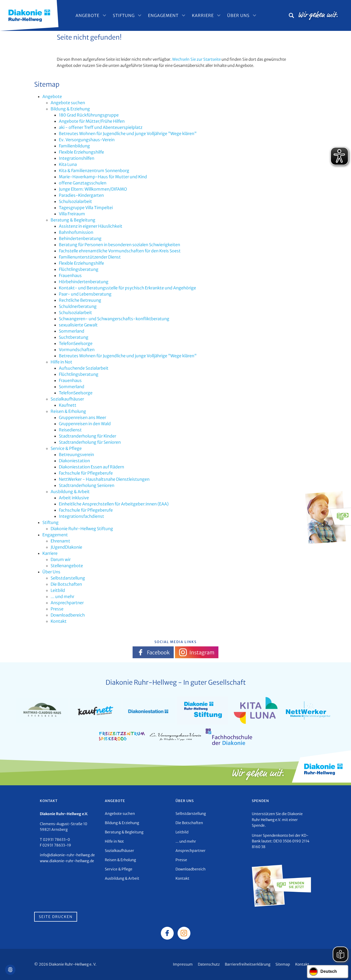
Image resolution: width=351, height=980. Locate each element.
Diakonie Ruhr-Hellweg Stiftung (82, 528)
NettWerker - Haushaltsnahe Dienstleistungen (104, 479)
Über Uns (238, 15)
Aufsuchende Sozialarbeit (83, 368)
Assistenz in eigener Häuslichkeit (90, 226)
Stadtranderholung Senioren (86, 485)
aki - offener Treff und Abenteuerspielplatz (100, 127)
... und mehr (62, 596)
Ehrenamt (60, 541)
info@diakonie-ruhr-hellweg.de (67, 855)
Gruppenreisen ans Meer (82, 417)
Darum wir (61, 559)
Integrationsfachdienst (81, 516)
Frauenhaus (70, 275)
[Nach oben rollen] (340, 969)
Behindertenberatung (80, 238)
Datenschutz (209, 964)
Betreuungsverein (76, 454)
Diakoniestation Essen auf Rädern (91, 466)
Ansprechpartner (67, 602)
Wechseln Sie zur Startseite (196, 59)
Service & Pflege (66, 448)
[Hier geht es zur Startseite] (29, 14)
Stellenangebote (67, 565)
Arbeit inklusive (74, 497)
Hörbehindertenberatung (83, 281)
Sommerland (71, 331)
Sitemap (282, 964)
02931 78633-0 (56, 839)
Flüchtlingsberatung (78, 269)
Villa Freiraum (72, 213)
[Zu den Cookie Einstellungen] (10, 970)
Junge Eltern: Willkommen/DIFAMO (93, 189)
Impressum (183, 964)
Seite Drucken (55, 916)
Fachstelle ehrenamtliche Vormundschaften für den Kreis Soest (120, 250)
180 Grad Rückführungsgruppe (89, 115)
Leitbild (58, 590)
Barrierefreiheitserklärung (247, 964)
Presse (57, 608)
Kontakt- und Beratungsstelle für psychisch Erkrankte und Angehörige (127, 287)
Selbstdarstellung (68, 578)
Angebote (87, 15)
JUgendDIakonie (66, 547)
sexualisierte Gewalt (78, 324)
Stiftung (124, 15)
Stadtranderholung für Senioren (90, 442)
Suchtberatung (73, 337)
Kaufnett (67, 405)
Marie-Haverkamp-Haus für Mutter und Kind (103, 176)
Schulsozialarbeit (75, 201)
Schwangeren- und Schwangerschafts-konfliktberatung (114, 318)
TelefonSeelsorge (76, 343)
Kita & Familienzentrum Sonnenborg (94, 170)
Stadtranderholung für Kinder (87, 436)
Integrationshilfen (76, 158)
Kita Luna (68, 164)
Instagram (201, 652)
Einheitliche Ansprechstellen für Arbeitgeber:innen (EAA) (114, 503)
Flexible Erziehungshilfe (81, 152)
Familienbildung (74, 145)
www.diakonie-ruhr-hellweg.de (67, 861)
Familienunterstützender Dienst (90, 257)
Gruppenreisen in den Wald (85, 423)
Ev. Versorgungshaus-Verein (87, 139)
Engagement (163, 15)
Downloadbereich (68, 615)
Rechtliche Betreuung (80, 300)
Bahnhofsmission (76, 232)
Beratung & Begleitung (73, 219)
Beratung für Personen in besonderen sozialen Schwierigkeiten (119, 244)
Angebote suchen (68, 102)
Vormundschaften (77, 349)
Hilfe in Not (61, 361)
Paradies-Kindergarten (81, 195)
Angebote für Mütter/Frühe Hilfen (92, 121)
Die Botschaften (66, 584)
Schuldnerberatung (78, 306)
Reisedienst (70, 429)
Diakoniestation (74, 460)
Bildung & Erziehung (70, 108)
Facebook (158, 652)
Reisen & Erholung (68, 411)
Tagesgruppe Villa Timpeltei (86, 207)
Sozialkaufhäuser (67, 399)
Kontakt (59, 621)
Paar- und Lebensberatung (85, 294)
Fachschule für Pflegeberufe (86, 473)
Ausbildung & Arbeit (70, 491)
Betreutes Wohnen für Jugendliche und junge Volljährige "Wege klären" (128, 133)
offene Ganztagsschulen (82, 182)
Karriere (203, 15)
